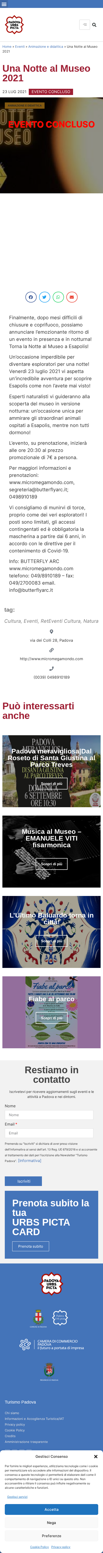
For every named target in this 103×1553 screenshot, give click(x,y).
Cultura (12, 621)
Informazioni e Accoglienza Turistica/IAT (34, 1419)
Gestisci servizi (17, 1497)
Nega (51, 1522)
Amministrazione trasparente (26, 1442)
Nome (10, 1106)
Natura (90, 621)
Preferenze (51, 1536)
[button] (95, 1456)
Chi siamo (12, 1413)
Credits (10, 1436)
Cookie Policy (39, 1547)
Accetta (52, 1509)
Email (10, 1124)
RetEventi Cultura (60, 621)
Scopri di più (51, 784)
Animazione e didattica (45, 46)
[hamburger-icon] (84, 25)
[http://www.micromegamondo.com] (51, 650)
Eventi (20, 46)
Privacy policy (60, 1547)
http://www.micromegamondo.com (51, 658)
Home (6, 46)
